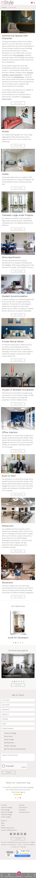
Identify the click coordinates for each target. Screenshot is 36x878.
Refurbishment (9, 743)
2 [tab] (15, 642)
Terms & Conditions (29, 858)
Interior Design (9, 739)
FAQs (2, 839)
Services (21, 819)
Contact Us (15, 860)
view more (18, 685)
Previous (1, 626)
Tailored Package (6, 828)
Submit (8, 772)
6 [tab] (23, 681)
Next (35, 626)
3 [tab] (18, 642)
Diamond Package (7, 826)
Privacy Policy (12, 858)
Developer (22, 823)
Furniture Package (10, 733)
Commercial (23, 821)
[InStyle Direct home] (7, 2)
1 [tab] (13, 642)
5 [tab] (22, 642)
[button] (22, 865)
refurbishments (18, 77)
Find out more (18, 145)
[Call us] (34, 2)
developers (20, 55)
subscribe (18, 852)
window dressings (15, 75)
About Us (4, 834)
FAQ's (19, 858)
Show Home (8, 736)
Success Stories (24, 826)
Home (4, 7)
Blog (2, 837)
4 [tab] (20, 642)
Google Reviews (22, 869)
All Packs (4, 819)
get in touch (18, 103)
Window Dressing (10, 746)
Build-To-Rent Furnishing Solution (15, 749)
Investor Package (6, 821)
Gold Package (5, 823)
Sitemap (23, 860)
